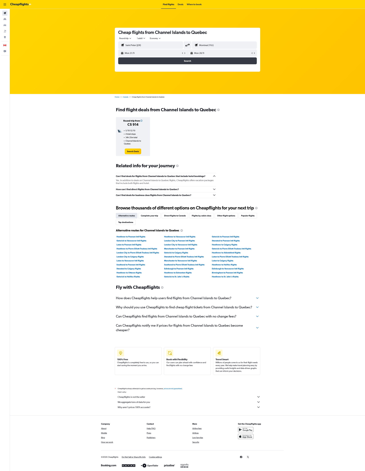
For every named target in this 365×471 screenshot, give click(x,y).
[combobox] (125, 38)
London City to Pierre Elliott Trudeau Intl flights (137, 252)
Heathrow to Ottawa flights (129, 272)
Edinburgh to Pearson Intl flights (178, 268)
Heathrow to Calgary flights (224, 244)
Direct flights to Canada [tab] (175, 216)
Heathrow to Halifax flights (224, 264)
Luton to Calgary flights (222, 260)
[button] (5, 4)
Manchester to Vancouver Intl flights (180, 260)
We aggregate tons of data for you (134, 402)
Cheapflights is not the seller (131, 397)
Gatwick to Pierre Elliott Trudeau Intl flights (231, 248)
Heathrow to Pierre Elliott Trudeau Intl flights (136, 248)
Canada (125, 97)
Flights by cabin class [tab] (201, 216)
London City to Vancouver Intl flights (180, 244)
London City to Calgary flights (130, 256)
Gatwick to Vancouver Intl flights (131, 240)
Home (117, 97)
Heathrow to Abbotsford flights (226, 252)
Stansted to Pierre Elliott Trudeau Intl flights (184, 256)
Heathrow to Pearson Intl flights (130, 237)
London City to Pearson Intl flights (179, 240)
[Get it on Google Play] (245, 429)
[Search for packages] (5, 31)
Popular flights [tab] (248, 216)
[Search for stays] (5, 19)
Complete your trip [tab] (149, 216)
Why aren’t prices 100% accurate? (134, 407)
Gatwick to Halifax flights (128, 276)
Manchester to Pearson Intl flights (179, 248)
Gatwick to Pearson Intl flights (225, 237)
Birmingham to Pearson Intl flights (227, 272)
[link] (133, 151)
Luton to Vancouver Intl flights (130, 260)
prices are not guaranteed (173, 389)
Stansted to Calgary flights (128, 268)
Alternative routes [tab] (126, 216)
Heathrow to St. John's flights (225, 276)
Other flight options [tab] (226, 216)
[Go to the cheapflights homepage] (20, 4)
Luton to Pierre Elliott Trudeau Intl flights (230, 256)
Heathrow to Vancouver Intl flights (179, 237)
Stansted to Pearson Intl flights (226, 240)
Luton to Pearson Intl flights (128, 244)
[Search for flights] (5, 13)
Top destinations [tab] (125, 222)
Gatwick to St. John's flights (176, 276)
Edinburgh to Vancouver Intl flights (228, 268)
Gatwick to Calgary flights (176, 252)
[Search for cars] (5, 25)
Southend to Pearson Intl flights (130, 264)
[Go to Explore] (5, 37)
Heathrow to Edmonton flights (178, 272)
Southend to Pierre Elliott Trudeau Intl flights (184, 264)
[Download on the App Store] (245, 436)
